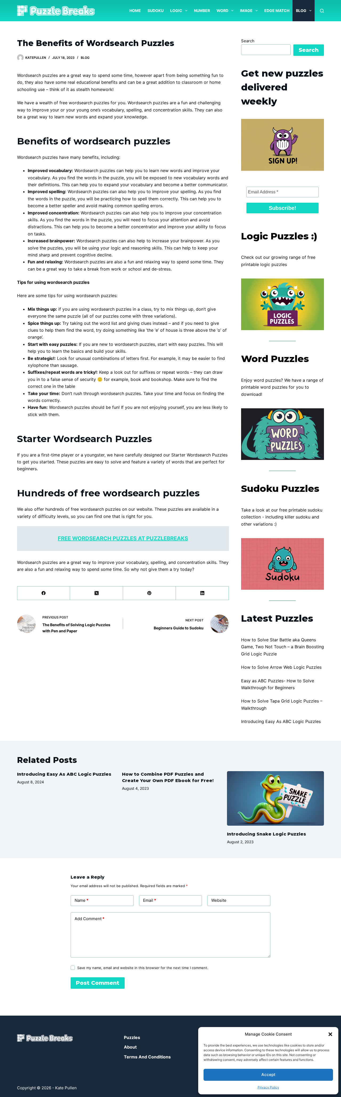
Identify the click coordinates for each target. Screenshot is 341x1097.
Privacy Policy (268, 1087)
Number (202, 10)
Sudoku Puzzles (280, 488)
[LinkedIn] (202, 593)
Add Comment (89, 918)
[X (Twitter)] (96, 593)
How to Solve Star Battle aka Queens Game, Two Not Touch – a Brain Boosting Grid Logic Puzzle (282, 646)
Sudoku (156, 10)
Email (149, 900)
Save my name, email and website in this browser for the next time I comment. (142, 968)
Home (135, 10)
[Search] (322, 11)
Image (246, 10)
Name (81, 900)
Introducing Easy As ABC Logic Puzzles (281, 721)
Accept (268, 1074)
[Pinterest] (149, 593)
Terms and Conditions (147, 1056)
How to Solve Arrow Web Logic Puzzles (281, 667)
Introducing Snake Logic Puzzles (266, 834)
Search (247, 40)
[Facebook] (43, 593)
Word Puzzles (275, 358)
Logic (176, 10)
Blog (301, 10)
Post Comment (97, 983)
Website (218, 900)
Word (222, 10)
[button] (330, 1034)
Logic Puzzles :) (279, 236)
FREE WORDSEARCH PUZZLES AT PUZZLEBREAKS (123, 538)
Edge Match (276, 10)
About (130, 1047)
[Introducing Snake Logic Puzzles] (275, 798)
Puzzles (132, 1037)
